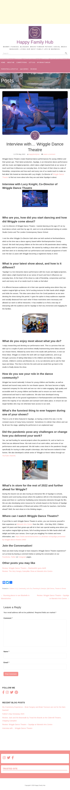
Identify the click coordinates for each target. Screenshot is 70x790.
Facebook (6, 557)
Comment (8, 618)
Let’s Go (32, 62)
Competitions (21, 62)
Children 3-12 (13, 588)
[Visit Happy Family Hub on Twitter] (11, 693)
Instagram (22, 557)
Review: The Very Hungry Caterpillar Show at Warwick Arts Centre (27, 571)
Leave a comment (49, 154)
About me (10, 62)
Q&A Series (24, 69)
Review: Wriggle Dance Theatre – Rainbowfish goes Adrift (24, 568)
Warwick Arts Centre (24, 524)
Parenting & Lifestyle (9, 69)
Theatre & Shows (60, 588)
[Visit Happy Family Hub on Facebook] (3, 693)
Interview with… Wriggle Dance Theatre (17, 728)
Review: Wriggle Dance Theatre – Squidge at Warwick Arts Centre (27, 724)
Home (3, 62)
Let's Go (29, 588)
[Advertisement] (35, 12)
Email (6, 662)
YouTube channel (8, 456)
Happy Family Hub (35, 42)
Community (22, 588)
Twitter (13, 557)
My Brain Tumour (43, 62)
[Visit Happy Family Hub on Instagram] (7, 693)
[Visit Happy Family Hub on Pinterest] (16, 693)
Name (6, 651)
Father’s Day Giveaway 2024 (13, 714)
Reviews (33, 69)
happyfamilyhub (34, 154)
